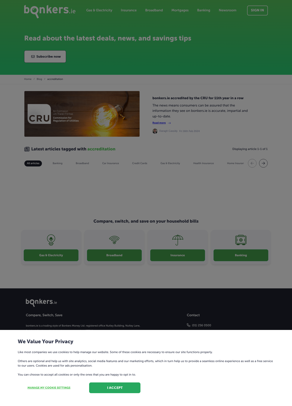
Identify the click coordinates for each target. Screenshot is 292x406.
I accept (115, 388)
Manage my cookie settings (49, 388)
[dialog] (146, 203)
